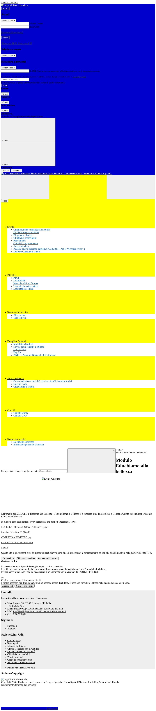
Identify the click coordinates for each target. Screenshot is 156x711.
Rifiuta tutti (26, 558)
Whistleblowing (15, 657)
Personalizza (8, 558)
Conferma (16, 171)
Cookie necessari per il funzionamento (20, 580)
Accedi (5, 8)
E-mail (33, 71)
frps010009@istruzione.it (38, 608)
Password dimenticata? (12, 32)
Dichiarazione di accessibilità (21, 651)
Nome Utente (36, 23)
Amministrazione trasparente (21, 662)
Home (119, 449)
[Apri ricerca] (131, 187)
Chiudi (5, 94)
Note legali (12, 643)
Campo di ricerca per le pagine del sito (19, 471)
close (4, 201)
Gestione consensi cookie (19, 659)
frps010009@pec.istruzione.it (39, 611)
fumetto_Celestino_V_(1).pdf (15, 532)
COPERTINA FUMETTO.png (16, 537)
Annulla (5, 171)
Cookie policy (14, 640)
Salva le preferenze (24, 586)
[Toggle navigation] (25, 187)
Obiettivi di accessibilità (18, 654)
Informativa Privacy (16, 646)
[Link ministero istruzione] (14, 5)
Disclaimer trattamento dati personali (18, 685)
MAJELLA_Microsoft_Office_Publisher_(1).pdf (24, 527)
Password (34, 26)
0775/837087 (18, 606)
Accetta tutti (47, 558)
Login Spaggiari (79, 77)
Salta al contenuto (9, 2)
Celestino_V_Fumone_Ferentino (17, 542)
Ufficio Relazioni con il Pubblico (23, 648)
